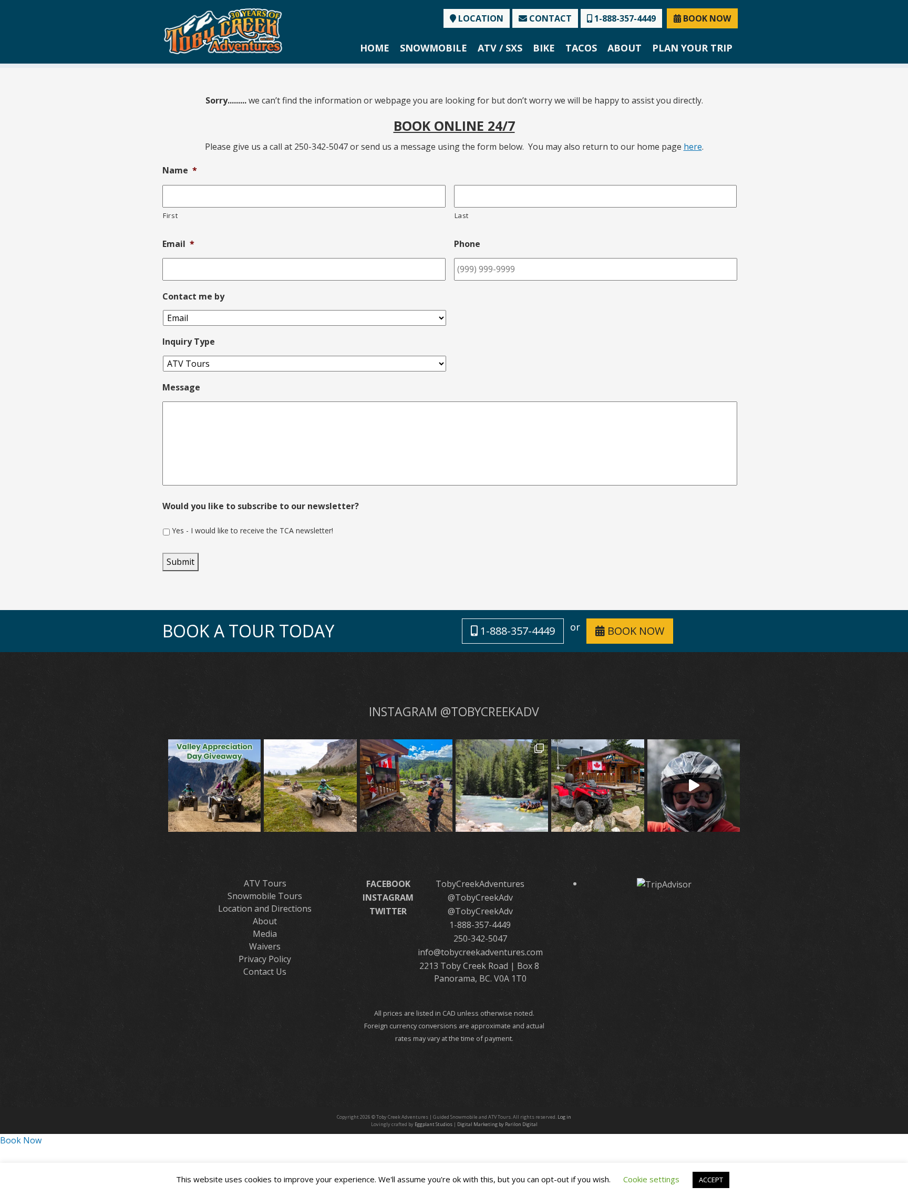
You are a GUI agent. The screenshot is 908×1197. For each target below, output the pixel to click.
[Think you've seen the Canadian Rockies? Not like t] (693, 785)
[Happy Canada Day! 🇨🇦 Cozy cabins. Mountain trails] (597, 785)
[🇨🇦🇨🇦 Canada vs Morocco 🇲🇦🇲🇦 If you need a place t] (406, 785)
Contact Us (264, 971)
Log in (564, 1116)
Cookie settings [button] (651, 1179)
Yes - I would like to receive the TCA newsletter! (252, 530)
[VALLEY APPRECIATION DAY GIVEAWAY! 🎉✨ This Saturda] (214, 785)
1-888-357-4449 (624, 18)
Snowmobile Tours (265, 896)
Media (265, 934)
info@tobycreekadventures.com (480, 952)
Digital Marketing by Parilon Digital (497, 1124)
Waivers (265, 946)
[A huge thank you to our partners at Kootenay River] (502, 785)
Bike (544, 48)
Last (462, 215)
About (624, 48)
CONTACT (549, 18)
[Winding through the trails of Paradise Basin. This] (310, 785)
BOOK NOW (706, 18)
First (170, 215)
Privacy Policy (265, 959)
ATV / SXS (500, 48)
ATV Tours (265, 883)
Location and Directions (265, 908)
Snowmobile (433, 48)
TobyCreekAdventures (480, 884)
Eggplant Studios (433, 1124)
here (693, 146)
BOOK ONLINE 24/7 (454, 126)
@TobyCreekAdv (480, 897)
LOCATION (479, 18)
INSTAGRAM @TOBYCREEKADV (454, 711)
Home (374, 48)
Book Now (21, 1140)
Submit (180, 561)
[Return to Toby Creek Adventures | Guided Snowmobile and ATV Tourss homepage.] (223, 30)
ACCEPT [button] (711, 1179)
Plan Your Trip (692, 48)
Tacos (581, 48)
